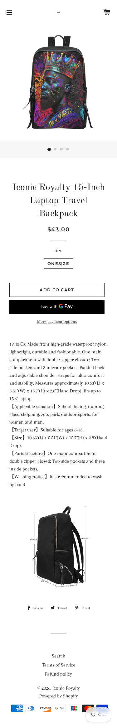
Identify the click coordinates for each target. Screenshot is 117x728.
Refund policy (58, 674)
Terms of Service (58, 665)
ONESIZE (58, 263)
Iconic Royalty (66, 688)
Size (58, 250)
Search (58, 656)
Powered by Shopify (58, 696)
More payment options (57, 321)
